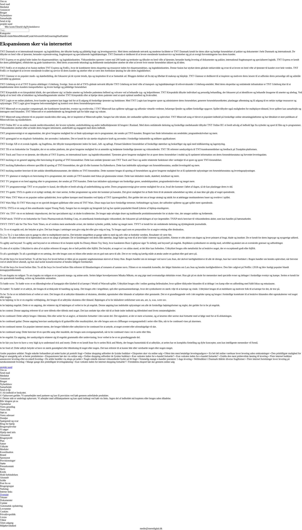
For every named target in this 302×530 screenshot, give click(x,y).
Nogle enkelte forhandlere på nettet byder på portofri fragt (53, 353)
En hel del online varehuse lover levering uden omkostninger (239, 353)
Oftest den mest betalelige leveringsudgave (185, 353)
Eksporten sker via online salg (147, 353)
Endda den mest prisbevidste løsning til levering (244, 356)
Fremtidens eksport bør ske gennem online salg (151, 362)
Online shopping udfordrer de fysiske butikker (107, 353)
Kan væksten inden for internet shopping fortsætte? (100, 362)
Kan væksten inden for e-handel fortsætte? (153, 356)
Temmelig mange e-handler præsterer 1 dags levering (165, 359)
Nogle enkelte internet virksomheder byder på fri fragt (110, 359)
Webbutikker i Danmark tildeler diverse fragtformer (219, 359)
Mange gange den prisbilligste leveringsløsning (49, 362)
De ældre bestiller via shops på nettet (63, 359)
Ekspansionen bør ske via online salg (63, 356)
